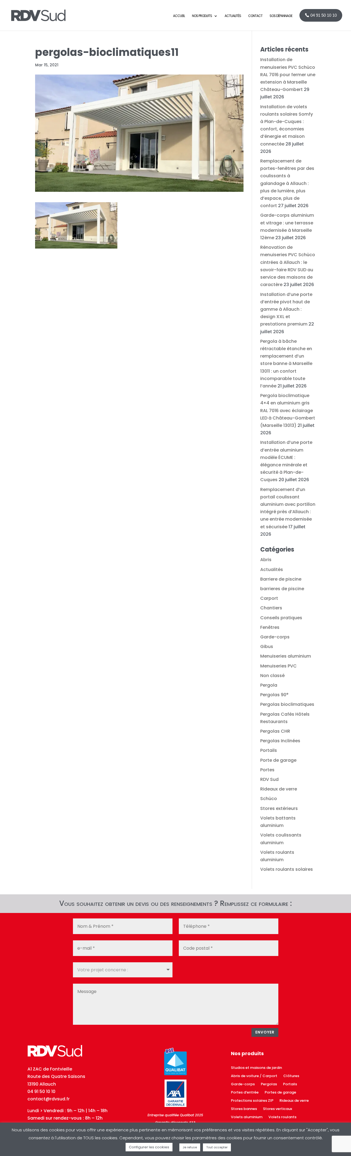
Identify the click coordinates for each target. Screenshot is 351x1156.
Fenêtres (269, 627)
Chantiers (271, 608)
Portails (268, 750)
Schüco (268, 798)
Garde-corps (275, 637)
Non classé (272, 675)
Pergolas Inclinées (280, 741)
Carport (269, 598)
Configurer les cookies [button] (149, 1147)
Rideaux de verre (278, 789)
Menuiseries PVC (278, 666)
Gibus (266, 646)
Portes (267, 770)
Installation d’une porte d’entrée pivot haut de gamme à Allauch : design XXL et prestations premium (286, 309)
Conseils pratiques (281, 618)
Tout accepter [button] (217, 1147)
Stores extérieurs (279, 808)
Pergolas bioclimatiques (287, 704)
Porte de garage (278, 760)
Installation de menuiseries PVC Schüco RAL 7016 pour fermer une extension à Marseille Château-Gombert (287, 74)
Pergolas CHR (275, 731)
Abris (265, 559)
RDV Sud (269, 779)
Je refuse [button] (190, 1147)
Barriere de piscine (280, 579)
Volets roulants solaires (286, 869)
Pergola (268, 685)
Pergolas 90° (274, 695)
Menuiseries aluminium (285, 656)
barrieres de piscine (282, 589)
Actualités (271, 569)
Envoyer (264, 1032)
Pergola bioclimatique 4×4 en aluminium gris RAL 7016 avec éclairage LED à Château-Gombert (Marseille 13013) (287, 410)
